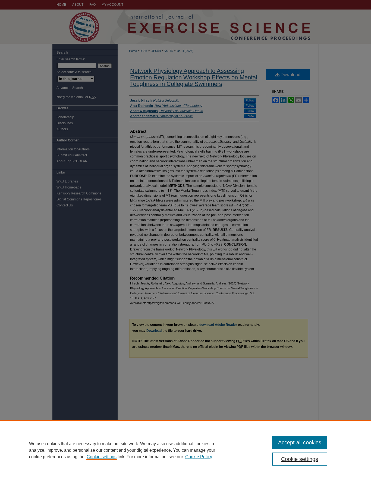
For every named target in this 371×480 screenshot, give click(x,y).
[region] (185, 450)
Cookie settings (102, 456)
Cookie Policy (198, 456)
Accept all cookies (299, 442)
